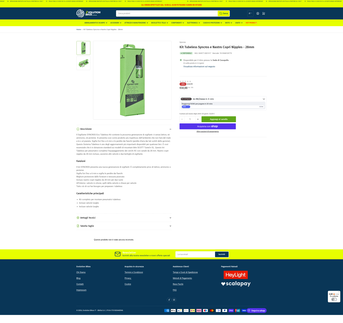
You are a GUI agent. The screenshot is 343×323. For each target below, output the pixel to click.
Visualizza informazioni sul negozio (199, 66)
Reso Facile (178, 284)
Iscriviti (222, 254)
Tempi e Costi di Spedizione (185, 272)
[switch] (334, 299)
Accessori (114, 23)
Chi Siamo (81, 272)
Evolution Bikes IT (89, 310)
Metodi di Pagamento (182, 278)
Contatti (80, 284)
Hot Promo (250, 23)
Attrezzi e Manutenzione (135, 23)
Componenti (176, 23)
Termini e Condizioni (134, 272)
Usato (237, 23)
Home (78, 29)
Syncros (183, 42)
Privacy (128, 278)
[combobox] (173, 13)
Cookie (128, 284)
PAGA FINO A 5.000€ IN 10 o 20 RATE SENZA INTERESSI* (62, 1)
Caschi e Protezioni (211, 23)
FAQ (174, 290)
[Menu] (338, 292)
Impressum (81, 290)
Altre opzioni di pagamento (208, 131)
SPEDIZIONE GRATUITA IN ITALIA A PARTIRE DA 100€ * (22, 1)
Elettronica (192, 23)
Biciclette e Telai (158, 23)
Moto (227, 23)
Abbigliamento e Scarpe (94, 23)
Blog (78, 278)
